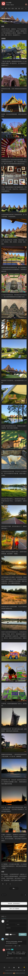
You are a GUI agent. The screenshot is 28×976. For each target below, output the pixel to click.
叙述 (9, 8)
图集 (13, 8)
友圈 (16, 8)
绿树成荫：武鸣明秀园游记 (14, 903)
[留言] (9, 967)
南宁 (6, 883)
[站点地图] (18, 967)
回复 (19, 945)
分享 (5, 895)
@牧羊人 (9, 952)
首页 (3, 8)
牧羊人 (6, 939)
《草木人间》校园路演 (14, 908)
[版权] (4, 967)
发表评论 (23, 934)
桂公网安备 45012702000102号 (20, 973)
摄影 (6, 8)
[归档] (14, 967)
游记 (10, 883)
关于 (22, 8)
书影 (19, 8)
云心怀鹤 (8, 2)
